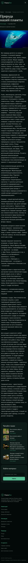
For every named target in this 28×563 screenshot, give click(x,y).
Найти (14, 478)
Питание (3, 526)
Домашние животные (6, 521)
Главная (2, 12)
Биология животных (6, 514)
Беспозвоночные (5, 538)
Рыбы (2, 536)
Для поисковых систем (7, 550)
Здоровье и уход (5, 524)
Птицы (2, 533)
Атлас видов (8, 12)
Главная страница (5, 545)
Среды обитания (5, 512)
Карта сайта (4, 548)
